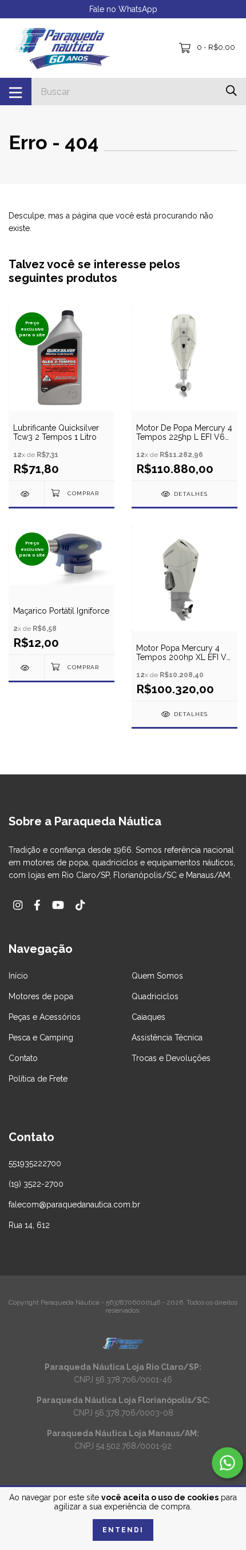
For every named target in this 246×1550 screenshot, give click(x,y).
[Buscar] (231, 91)
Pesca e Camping (41, 1037)
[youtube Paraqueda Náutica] (58, 905)
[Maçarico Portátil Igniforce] (26, 668)
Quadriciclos (155, 996)
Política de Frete (38, 1078)
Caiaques (148, 1017)
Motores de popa (41, 996)
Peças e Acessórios (45, 1017)
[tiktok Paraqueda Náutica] (80, 905)
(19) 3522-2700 (36, 1184)
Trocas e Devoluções (171, 1058)
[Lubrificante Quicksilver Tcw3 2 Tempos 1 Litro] (26, 494)
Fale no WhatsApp (123, 9)
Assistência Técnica (167, 1037)
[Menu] (15, 91)
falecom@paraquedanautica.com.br (74, 1204)
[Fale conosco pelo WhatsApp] (227, 1463)
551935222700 (35, 1163)
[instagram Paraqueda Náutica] (18, 905)
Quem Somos (157, 975)
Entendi (123, 1530)
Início (18, 975)
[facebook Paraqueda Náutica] (37, 905)
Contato (23, 1058)
